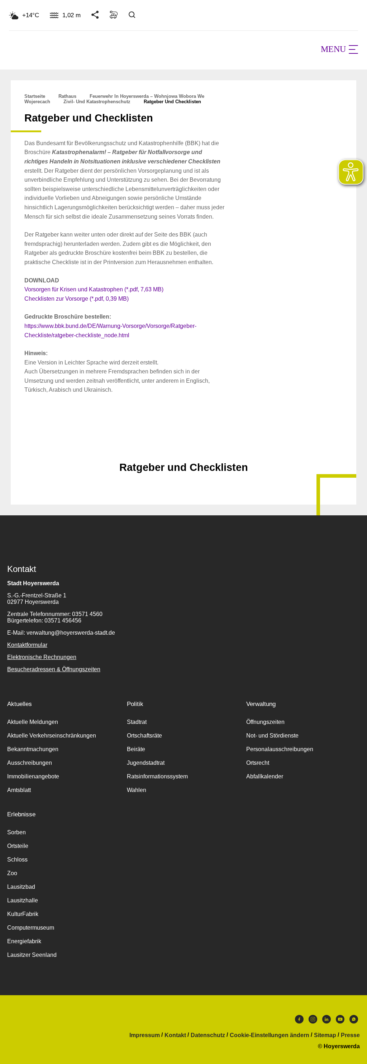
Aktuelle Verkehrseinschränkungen (51, 736)
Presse (350, 1035)
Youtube (340, 1021)
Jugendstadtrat (146, 763)
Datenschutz (208, 1035)
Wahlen (136, 790)
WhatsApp (354, 1021)
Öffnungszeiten (265, 722)
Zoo (12, 873)
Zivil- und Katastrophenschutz (96, 101)
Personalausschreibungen (279, 749)
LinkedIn (326, 1021)
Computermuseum (30, 928)
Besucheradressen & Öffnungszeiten (53, 669)
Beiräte (136, 749)
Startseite (34, 96)
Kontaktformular (27, 645)
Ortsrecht (257, 763)
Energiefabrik (24, 941)
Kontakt (175, 1035)
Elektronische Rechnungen (41, 657)
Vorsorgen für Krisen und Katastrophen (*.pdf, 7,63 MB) (93, 289)
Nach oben (183, 450)
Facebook (299, 1021)
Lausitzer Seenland (32, 955)
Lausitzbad (21, 887)
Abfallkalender (264, 776)
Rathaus (67, 96)
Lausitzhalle (22, 900)
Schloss (17, 860)
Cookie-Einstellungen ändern (269, 1035)
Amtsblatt (19, 790)
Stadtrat (137, 722)
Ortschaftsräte (144, 736)
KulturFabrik (22, 914)
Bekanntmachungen (32, 749)
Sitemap (325, 1035)
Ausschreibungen (29, 763)
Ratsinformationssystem (157, 776)
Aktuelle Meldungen (32, 722)
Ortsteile (17, 846)
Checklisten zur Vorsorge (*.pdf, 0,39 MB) (76, 299)
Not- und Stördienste (272, 736)
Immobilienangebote (33, 776)
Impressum (144, 1035)
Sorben (16, 832)
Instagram (313, 1021)
